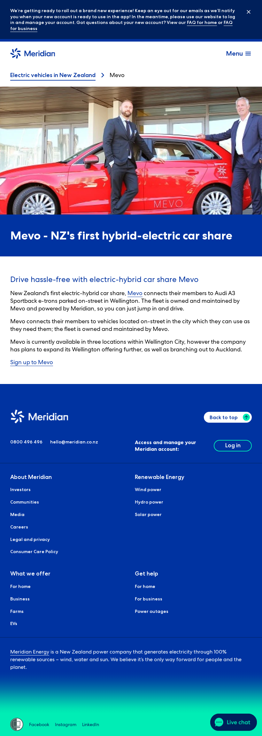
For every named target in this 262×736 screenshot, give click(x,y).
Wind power (148, 489)
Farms (17, 611)
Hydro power (149, 502)
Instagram (65, 724)
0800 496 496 (26, 442)
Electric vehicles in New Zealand (53, 75)
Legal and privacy (30, 539)
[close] (244, 11)
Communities (24, 502)
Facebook (39, 724)
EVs (13, 623)
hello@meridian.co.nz (74, 442)
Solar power (148, 514)
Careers (19, 527)
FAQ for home (202, 22)
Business (20, 599)
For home (20, 586)
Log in (233, 445)
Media (17, 514)
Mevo (135, 293)
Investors (20, 489)
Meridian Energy (29, 651)
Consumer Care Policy (34, 551)
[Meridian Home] (32, 54)
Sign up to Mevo (31, 362)
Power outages (151, 611)
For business (148, 599)
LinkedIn (90, 724)
